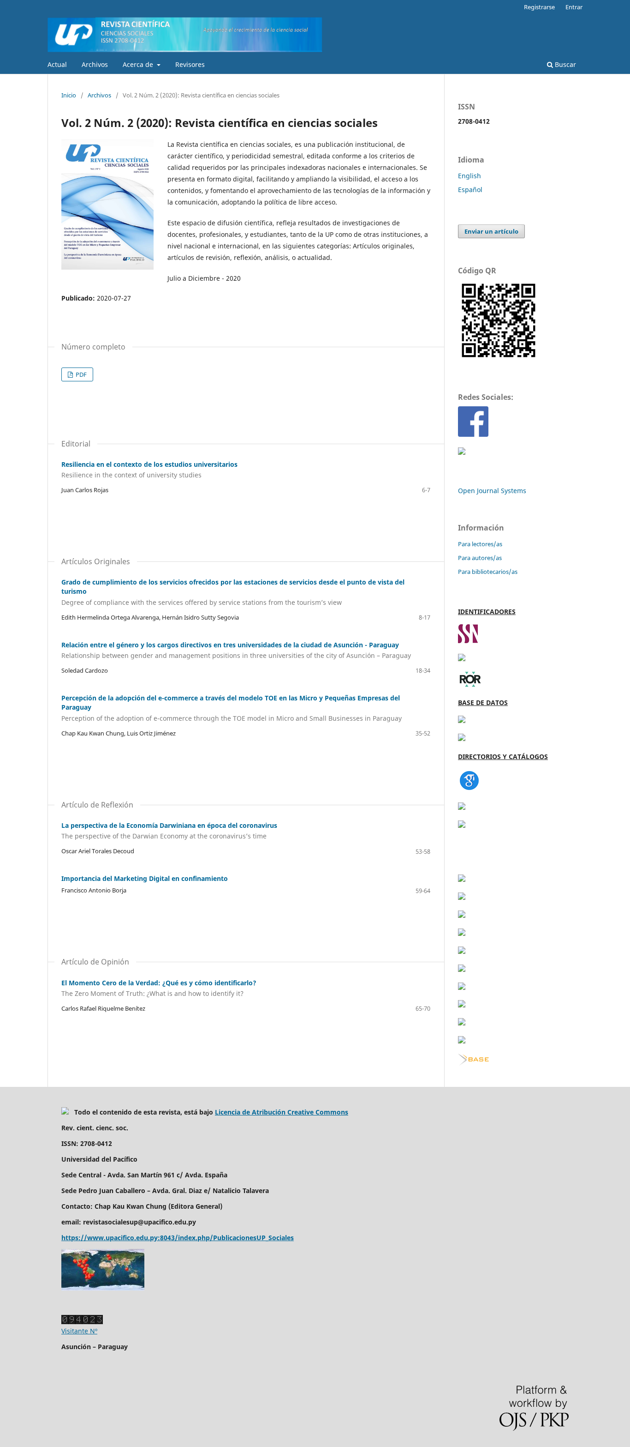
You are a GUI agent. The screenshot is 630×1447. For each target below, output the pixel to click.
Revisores (190, 64)
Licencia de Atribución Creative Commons (281, 1112)
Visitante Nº (79, 1330)
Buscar (564, 64)
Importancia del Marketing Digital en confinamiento (144, 878)
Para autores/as (480, 558)
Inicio (68, 95)
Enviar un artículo (491, 231)
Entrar (573, 7)
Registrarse (539, 7)
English (469, 175)
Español (470, 189)
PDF (80, 374)
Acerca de (139, 64)
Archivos (95, 64)
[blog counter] (102, 1288)
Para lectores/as (480, 544)
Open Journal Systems (492, 490)
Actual (57, 64)
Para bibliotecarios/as (487, 571)
